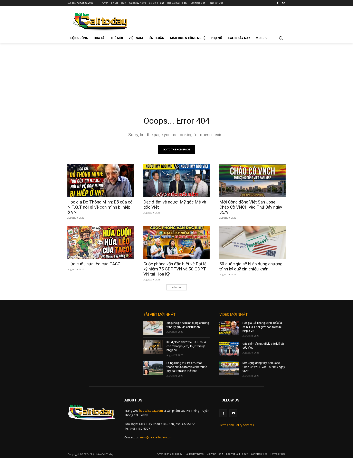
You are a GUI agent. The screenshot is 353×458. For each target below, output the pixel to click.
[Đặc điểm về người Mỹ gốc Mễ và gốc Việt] (176, 180)
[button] (281, 38)
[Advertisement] (176, 73)
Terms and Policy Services (236, 425)
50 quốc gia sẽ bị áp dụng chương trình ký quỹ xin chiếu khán (250, 266)
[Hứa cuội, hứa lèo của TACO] (100, 242)
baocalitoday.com (151, 410)
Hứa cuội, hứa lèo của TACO (94, 263)
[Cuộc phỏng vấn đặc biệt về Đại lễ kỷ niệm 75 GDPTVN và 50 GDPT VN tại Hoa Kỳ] (176, 242)
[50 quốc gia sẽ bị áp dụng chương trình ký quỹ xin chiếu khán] (252, 242)
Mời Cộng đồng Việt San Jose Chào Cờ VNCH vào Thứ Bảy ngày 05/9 (250, 207)
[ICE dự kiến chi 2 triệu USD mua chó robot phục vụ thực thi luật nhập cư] (153, 347)
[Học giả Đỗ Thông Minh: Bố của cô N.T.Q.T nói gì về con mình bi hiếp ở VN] (100, 180)
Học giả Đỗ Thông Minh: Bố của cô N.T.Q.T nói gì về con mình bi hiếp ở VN (100, 207)
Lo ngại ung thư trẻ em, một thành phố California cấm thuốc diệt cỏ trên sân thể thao (186, 366)
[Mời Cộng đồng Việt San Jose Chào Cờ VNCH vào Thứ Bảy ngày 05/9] (252, 180)
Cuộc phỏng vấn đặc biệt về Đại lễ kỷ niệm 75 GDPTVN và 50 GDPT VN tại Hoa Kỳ (175, 269)
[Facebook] (277, 3)
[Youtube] (283, 3)
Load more (175, 287)
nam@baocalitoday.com (156, 437)
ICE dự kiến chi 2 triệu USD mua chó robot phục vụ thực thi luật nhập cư (186, 346)
